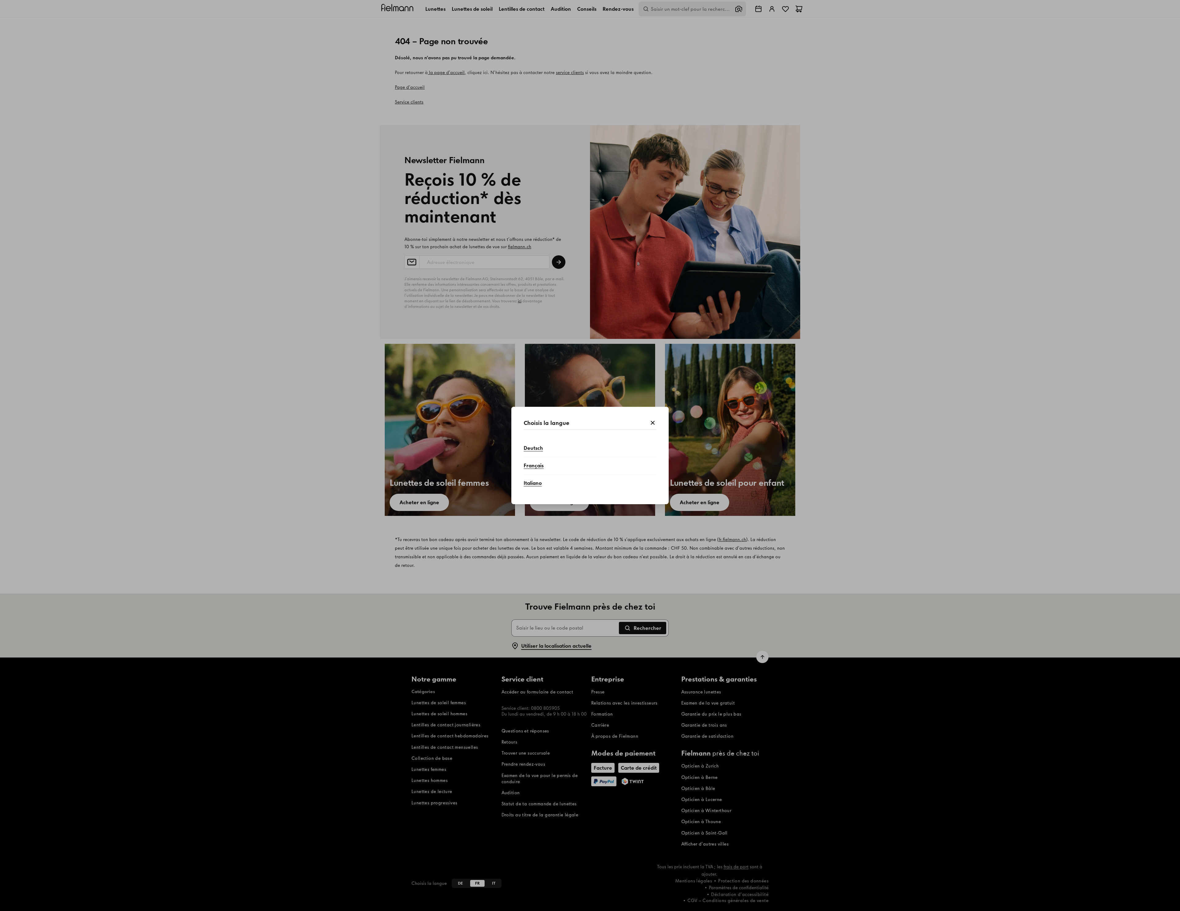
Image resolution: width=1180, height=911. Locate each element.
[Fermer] (652, 423)
